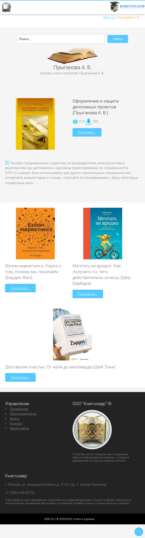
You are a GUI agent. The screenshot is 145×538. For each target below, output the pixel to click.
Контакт (16, 423)
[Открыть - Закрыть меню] (6, 7)
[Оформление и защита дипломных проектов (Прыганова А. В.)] (35, 126)
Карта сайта (19, 428)
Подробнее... (20, 288)
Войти (14, 418)
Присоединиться (23, 413)
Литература (19, 409)
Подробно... (87, 132)
